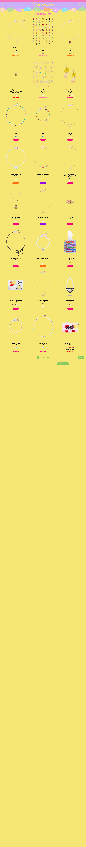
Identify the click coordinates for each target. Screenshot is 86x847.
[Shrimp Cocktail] (72, 95)
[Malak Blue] (16, 136)
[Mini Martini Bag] (70, 285)
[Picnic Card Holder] (70, 327)
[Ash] (70, 262)
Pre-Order (48, 1)
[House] (18, 305)
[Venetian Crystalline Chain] (71, 137)
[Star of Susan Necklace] (43, 202)
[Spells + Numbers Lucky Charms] (43, 74)
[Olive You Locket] (16, 202)
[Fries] (68, 95)
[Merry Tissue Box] (70, 243)
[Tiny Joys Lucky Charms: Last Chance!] (16, 74)
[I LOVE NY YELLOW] (14, 305)
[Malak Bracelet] (43, 116)
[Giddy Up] (12, 305)
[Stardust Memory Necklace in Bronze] (43, 285)
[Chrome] (43, 53)
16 (48, 357)
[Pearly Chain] (70, 137)
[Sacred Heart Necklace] (43, 158)
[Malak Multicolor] (15, 136)
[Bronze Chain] (68, 137)
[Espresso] (69, 305)
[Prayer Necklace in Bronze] (70, 116)
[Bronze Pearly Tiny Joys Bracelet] (43, 243)
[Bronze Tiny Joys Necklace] (70, 32)
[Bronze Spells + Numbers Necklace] (16, 32)
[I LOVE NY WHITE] (16, 305)
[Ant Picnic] (19, 305)
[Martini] (70, 95)
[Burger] (69, 95)
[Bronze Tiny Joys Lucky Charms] (43, 32)
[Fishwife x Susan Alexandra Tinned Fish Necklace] (70, 158)
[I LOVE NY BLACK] (15, 305)
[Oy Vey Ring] (70, 202)
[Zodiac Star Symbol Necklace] (16, 158)
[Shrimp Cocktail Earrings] (70, 74)
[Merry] (69, 262)
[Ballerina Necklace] (16, 243)
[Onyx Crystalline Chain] (16, 262)
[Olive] (16, 222)
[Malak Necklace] (16, 116)
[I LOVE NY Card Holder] (16, 285)
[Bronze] (16, 53)
